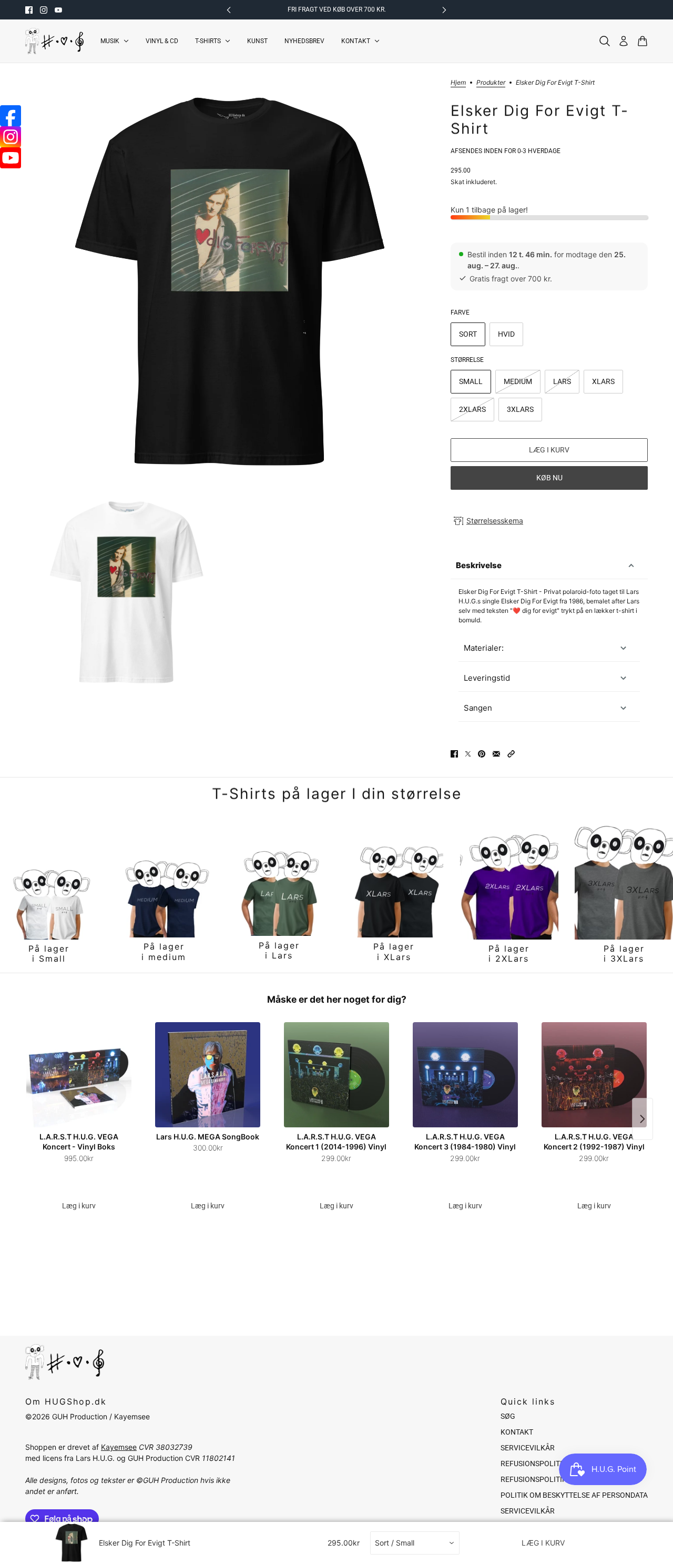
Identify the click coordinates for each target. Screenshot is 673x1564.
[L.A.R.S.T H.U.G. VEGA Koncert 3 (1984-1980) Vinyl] (465, 1074)
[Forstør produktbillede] (229, 283)
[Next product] (642, 1119)
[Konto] (623, 41)
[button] (511, 754)
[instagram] (43, 10)
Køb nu (549, 477)
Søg (508, 1416)
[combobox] (415, 1543)
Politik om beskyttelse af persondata (574, 1495)
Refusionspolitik (534, 1463)
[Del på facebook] (454, 754)
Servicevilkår (528, 1448)
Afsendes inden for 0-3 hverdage (505, 151)
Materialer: (484, 648)
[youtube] (58, 10)
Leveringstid (487, 678)
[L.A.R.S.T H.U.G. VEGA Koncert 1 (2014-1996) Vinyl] (336, 1074)
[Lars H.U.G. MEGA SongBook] (208, 1074)
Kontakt (517, 1432)
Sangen (478, 708)
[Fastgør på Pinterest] (481, 754)
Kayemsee (119, 1446)
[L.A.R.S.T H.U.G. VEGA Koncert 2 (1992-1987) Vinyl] (594, 1074)
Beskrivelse (479, 565)
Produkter (490, 82)
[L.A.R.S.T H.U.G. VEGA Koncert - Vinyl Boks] (79, 1074)
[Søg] (604, 41)
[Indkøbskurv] (642, 41)
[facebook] (29, 10)
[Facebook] (10, 115)
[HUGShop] (54, 41)
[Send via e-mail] (496, 754)
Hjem (458, 82)
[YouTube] (10, 157)
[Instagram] (10, 136)
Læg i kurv (79, 1206)
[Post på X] (468, 754)
